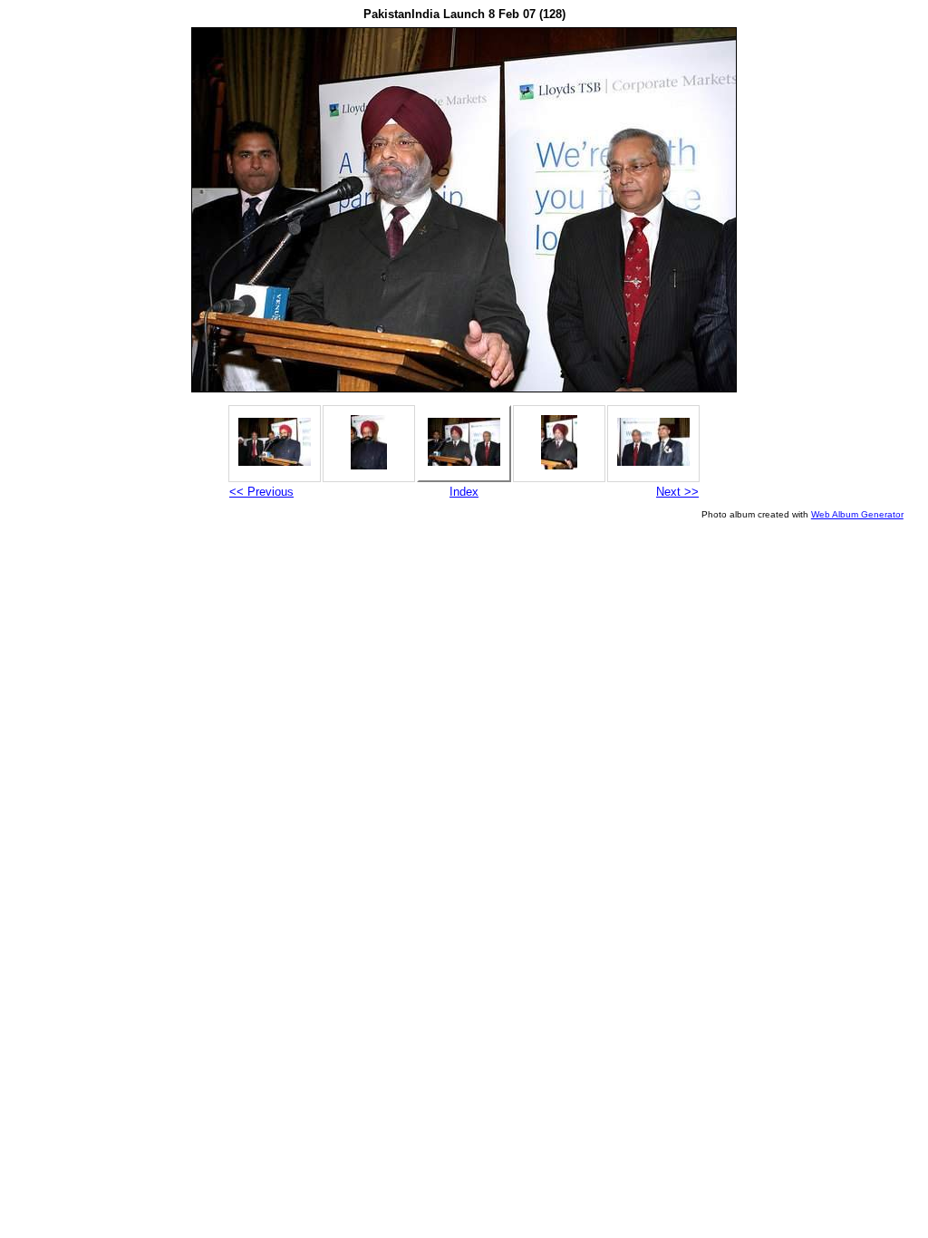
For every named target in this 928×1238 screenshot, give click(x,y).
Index (464, 491)
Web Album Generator (857, 514)
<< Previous (261, 491)
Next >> (677, 491)
